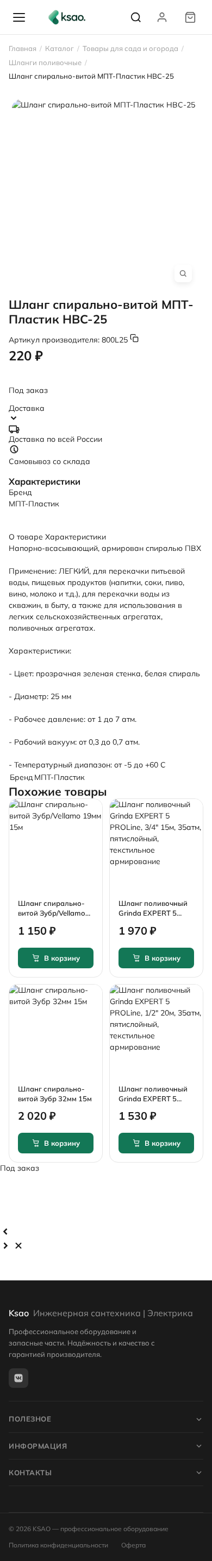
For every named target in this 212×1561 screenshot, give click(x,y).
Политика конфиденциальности (58, 1545)
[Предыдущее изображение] (5, 1231)
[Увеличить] (183, 273)
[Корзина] (190, 17)
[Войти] (162, 17)
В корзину (62, 958)
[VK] (18, 1378)
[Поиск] (136, 17)
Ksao (101, 1313)
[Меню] (19, 17)
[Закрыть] (18, 1245)
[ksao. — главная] (66, 17)
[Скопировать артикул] (134, 338)
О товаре (26, 537)
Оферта (133, 1545)
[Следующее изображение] (5, 1245)
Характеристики (75, 537)
